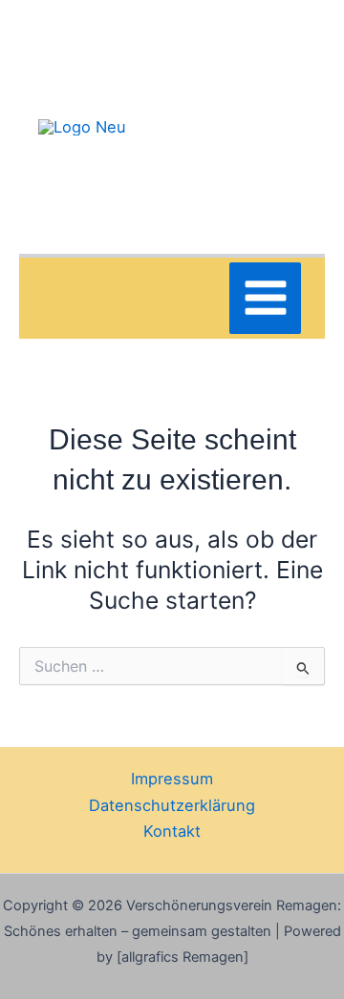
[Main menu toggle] (265, 298)
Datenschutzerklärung (172, 805)
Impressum (172, 778)
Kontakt (172, 831)
